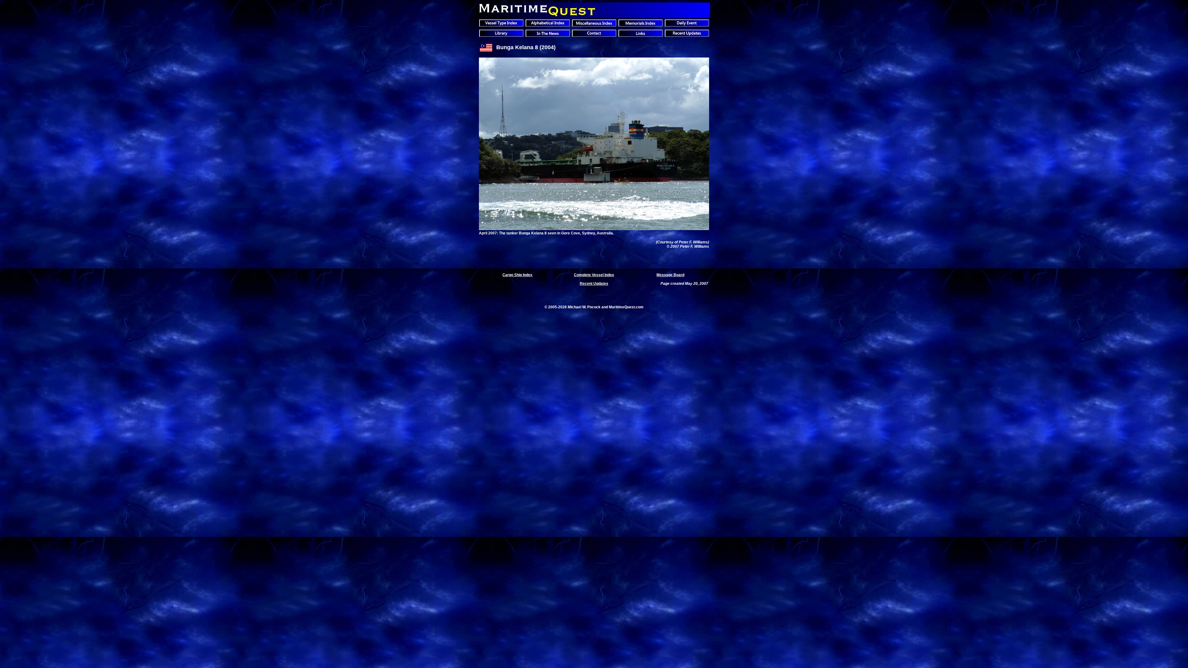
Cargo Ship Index (517, 275)
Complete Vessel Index (594, 275)
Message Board (670, 275)
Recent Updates (594, 283)
